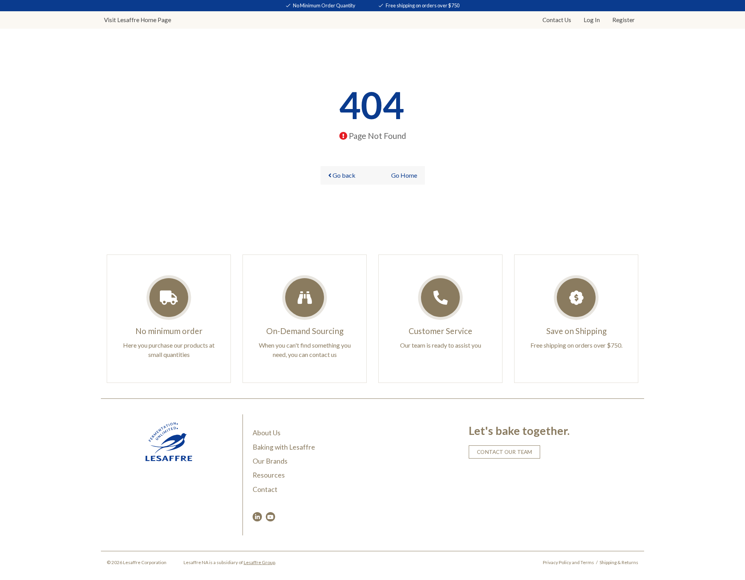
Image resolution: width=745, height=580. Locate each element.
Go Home (404, 175)
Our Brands (270, 461)
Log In (592, 19)
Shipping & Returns (618, 562)
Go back (343, 175)
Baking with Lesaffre (284, 447)
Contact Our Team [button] (504, 452)
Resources (269, 475)
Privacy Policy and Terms (568, 562)
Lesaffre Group (259, 562)
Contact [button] (556, 19)
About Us (267, 433)
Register (623, 19)
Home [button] (137, 19)
